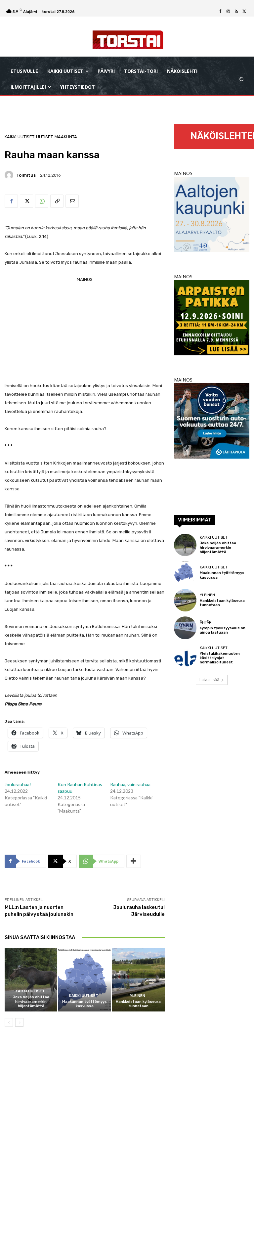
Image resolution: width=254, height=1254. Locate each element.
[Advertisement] (85, 330)
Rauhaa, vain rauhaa (130, 784)
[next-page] (19, 1022)
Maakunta (66, 137)
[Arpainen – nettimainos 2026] (211, 353)
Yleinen (137, 996)
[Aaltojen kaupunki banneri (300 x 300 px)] (211, 250)
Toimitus (26, 175)
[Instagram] (228, 12)
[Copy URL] (57, 201)
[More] (133, 861)
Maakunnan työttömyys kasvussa (84, 1004)
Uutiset (44, 137)
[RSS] (236, 12)
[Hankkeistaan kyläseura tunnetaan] (138, 979)
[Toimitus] (10, 175)
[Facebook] (220, 12)
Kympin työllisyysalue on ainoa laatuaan (222, 630)
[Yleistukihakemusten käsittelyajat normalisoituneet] (185, 655)
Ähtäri (206, 622)
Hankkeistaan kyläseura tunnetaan (138, 1004)
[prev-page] (9, 1022)
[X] (244, 12)
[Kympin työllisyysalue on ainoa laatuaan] (185, 627)
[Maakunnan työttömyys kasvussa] (84, 979)
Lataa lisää (209, 680)
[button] (241, 79)
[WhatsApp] (41, 201)
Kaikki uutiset (19, 137)
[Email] (72, 201)
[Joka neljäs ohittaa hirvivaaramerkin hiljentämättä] (31, 979)
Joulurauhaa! (18, 784)
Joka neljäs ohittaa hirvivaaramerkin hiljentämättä (31, 1001)
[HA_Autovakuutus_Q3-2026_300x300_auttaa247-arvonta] (211, 457)
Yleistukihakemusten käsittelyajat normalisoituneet (220, 657)
